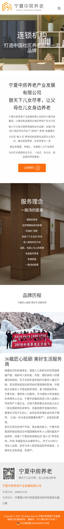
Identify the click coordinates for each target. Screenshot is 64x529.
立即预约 (29, 167)
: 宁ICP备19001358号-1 (46, 519)
